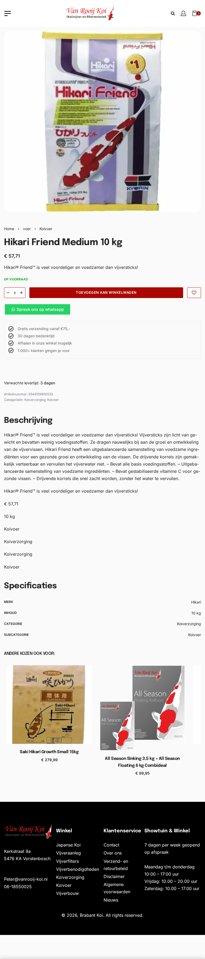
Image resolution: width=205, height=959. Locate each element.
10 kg (196, 613)
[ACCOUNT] (183, 13)
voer (27, 228)
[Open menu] (7, 13)
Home (9, 228)
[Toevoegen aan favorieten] (194, 292)
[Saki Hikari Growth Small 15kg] (49, 704)
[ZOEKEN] (173, 13)
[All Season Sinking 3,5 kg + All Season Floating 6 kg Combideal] (142, 708)
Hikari (196, 602)
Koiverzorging (35, 400)
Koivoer (46, 228)
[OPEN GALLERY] (102, 121)
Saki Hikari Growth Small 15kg (49, 752)
